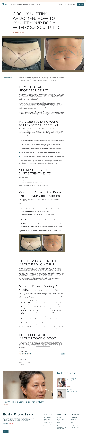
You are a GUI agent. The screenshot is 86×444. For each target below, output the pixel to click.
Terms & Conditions (43, 441)
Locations (19, 4)
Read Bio (21, 364)
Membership (26, 4)
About (33, 4)
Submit (5, 431)
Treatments (12, 4)
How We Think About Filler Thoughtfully (23, 402)
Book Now (80, 4)
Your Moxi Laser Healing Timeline (72, 379)
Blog (63, 353)
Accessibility (51, 441)
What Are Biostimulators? (72, 390)
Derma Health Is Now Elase (43, 1)
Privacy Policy (35, 441)
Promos (38, 4)
